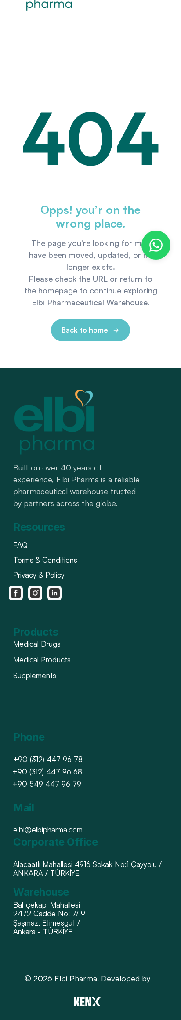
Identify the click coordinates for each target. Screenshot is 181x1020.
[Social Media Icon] (16, 593)
